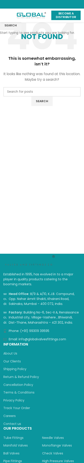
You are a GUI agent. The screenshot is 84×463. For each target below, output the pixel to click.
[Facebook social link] (31, 4)
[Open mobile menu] (5, 15)
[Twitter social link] (36, 4)
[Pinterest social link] (42, 4)
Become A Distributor (66, 15)
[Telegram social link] (52, 4)
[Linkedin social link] (47, 4)
